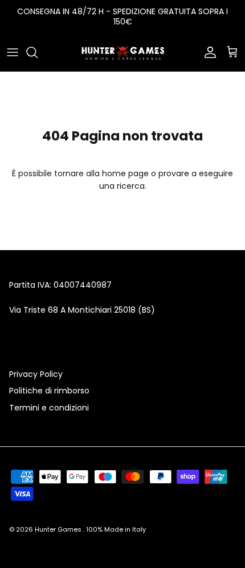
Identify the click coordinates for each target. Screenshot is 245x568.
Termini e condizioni (49, 407)
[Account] (207, 52)
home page (125, 173)
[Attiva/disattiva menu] (12, 52)
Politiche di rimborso (49, 390)
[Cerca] (37, 52)
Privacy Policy (36, 374)
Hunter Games (59, 529)
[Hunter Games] (122, 52)
